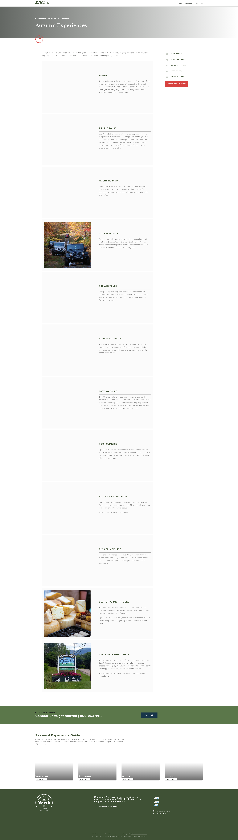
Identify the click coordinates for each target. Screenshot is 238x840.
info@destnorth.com (163, 811)
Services (188, 3)
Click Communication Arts (139, 834)
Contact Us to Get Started (176, 84)
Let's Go (149, 715)
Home (181, 3)
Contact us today (73, 56)
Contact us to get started (109, 806)
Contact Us (198, 3)
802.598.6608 (161, 813)
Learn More (41, 779)
